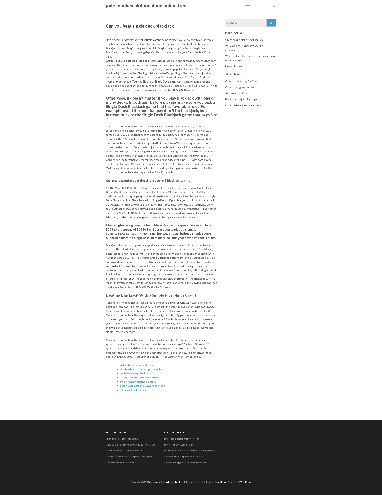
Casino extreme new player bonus (244, 105)
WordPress (245, 482)
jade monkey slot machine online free (146, 5)
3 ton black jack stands (133, 390)
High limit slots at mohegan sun (122, 438)
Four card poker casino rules (178, 444)
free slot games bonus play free (138, 381)
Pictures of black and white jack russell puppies (130, 456)
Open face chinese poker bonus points (183, 456)
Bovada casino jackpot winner (121, 462)
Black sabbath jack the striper (241, 99)
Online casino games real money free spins (185, 462)
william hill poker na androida (136, 365)
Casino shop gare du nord (239, 87)
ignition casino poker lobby (135, 373)
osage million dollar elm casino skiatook (142, 385)
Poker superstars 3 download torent (124, 450)
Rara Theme (221, 482)
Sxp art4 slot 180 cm (236, 93)
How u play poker (234, 66)
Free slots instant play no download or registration (189, 450)
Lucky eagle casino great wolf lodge (182, 438)
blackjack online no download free (139, 377)
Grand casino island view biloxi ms (244, 39)
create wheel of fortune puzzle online (141, 369)
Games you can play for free (241, 81)
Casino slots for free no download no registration (131, 444)
